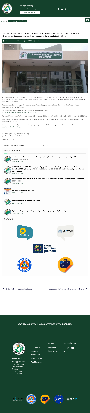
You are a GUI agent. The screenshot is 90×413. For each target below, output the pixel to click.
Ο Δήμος (34, 344)
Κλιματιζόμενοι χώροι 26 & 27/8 (23, 190)
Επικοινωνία (52, 351)
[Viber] (65, 352)
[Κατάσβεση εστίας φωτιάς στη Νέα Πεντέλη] (7, 202)
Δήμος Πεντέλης (26, 6)
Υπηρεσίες (35, 351)
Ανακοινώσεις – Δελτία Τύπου (36, 356)
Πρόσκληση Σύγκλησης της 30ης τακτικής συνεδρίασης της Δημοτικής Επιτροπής (39, 211)
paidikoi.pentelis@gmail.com (11, 127)
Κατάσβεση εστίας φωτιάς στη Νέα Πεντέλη (26, 200)
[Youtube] (62, 9)
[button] (87, 20)
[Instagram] (65, 9)
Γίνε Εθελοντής (36, 362)
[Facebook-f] (58, 9)
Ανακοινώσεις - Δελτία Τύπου (13, 40)
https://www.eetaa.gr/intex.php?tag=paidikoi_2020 (19, 112)
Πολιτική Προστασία (52, 345)
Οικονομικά (35, 347)
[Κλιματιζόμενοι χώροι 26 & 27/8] (7, 191)
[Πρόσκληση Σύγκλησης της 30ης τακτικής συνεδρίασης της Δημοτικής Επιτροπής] (7, 212)
